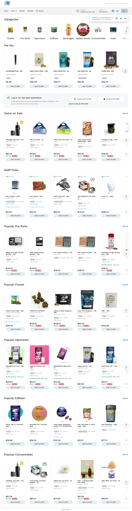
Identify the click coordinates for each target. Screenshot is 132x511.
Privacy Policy (66, 509)
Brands (22, 11)
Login (117, 11)
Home (6, 11)
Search (41, 11)
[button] (109, 18)
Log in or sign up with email (78, 103)
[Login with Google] (116, 18)
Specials (30, 11)
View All (125, 113)
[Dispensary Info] (77, 11)
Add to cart (15, 159)
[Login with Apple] (121, 18)
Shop (13, 11)
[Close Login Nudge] (125, 18)
